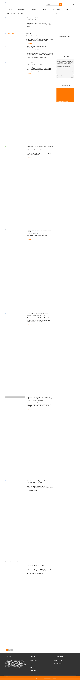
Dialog (44, 9)
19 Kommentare (42, 315)
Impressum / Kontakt (57, 663)
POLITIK (31, 665)
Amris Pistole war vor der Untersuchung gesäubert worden (39, 230)
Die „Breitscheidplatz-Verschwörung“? (36, 565)
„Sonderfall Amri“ (31, 63)
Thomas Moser (36, 21)
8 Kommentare (40, 400)
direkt (54, 678)
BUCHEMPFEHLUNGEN (34, 668)
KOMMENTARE (33, 670)
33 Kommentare (42, 64)
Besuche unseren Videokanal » (62, 101)
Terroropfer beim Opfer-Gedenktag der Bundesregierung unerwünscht (36, 47)
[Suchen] (60, 4)
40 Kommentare (42, 21)
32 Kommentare (42, 35)
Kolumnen (68, 9)
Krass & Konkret (56, 9)
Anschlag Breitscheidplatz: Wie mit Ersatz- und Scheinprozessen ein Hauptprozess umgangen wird (39, 397)
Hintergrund (21, 9)
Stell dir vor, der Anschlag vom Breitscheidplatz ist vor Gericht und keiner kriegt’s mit (40, 481)
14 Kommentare (42, 567)
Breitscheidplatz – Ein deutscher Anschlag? (37, 313)
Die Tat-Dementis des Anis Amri (34, 34)
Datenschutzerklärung (58, 660)
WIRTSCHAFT (32, 667)
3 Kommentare (40, 484)
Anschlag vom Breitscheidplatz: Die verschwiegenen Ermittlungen (40, 147)
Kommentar (33, 9)
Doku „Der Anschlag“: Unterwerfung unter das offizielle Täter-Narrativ (38, 18)
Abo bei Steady (47, 678)
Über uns (10, 9)
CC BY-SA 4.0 (13, 35)
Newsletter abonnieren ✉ (34, 660)
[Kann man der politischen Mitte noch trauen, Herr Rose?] (65, 93)
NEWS (31, 664)
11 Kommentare (41, 233)
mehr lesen (30, 28)
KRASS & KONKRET (34, 671)
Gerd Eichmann (7, 35)
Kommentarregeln (57, 661)
